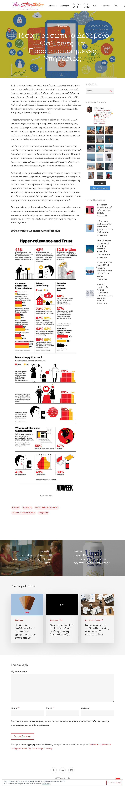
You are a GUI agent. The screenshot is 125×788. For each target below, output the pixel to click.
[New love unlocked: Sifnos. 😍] (109, 166)
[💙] (91, 148)
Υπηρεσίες (43, 513)
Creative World (76, 5)
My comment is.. (19, 672)
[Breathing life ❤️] (91, 175)
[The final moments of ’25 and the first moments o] (91, 130)
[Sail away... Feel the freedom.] (100, 157)
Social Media (86, 5)
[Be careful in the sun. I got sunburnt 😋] (100, 166)
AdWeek (48, 496)
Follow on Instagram (101, 188)
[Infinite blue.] (91, 157)
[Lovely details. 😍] (109, 157)
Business (52, 5)
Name (15, 708)
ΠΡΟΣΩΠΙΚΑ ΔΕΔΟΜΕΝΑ (46, 508)
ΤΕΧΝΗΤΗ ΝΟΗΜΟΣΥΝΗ (23, 513)
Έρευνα (15, 508)
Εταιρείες (27, 508)
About (116, 5)
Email (50, 708)
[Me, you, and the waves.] (91, 166)
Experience (105, 5)
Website (85, 708)
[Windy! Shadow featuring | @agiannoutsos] (109, 148)
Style (95, 5)
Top (61, 620)
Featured (99, 620)
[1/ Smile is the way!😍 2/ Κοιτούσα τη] (100, 148)
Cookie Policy (46, 784)
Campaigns (64, 5)
